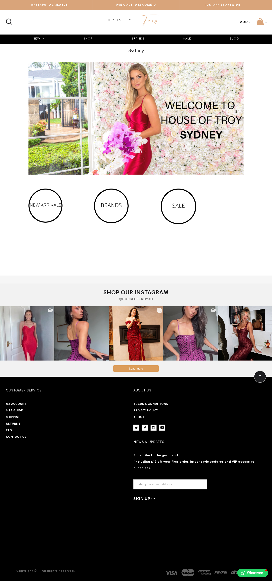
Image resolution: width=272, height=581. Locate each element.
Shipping (13, 417)
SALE (187, 38)
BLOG (234, 38)
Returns (13, 423)
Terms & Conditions (150, 404)
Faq (9, 430)
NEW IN (39, 38)
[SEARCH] (8, 19)
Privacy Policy (145, 410)
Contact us (16, 437)
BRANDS (138, 38)
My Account (16, 404)
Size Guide (14, 410)
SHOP (88, 38)
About (139, 417)
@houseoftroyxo (136, 299)
